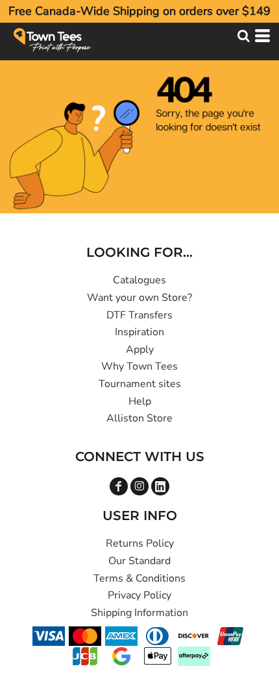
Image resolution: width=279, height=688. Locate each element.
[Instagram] (139, 486)
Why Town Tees (139, 366)
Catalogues (139, 280)
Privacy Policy (139, 595)
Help (139, 401)
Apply (140, 349)
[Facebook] (119, 486)
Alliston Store (139, 418)
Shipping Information (139, 613)
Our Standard (139, 561)
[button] (243, 35)
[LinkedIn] (160, 486)
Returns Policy (140, 543)
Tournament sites (140, 384)
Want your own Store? (139, 298)
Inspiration (139, 332)
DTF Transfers (139, 315)
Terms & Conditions (139, 578)
